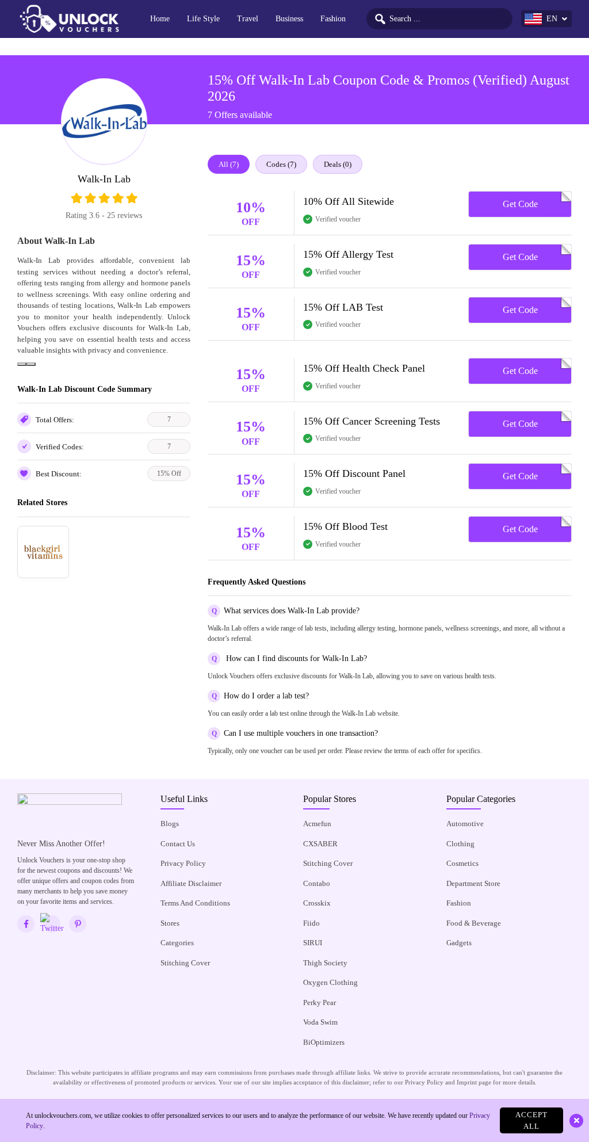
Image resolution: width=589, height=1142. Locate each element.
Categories (177, 942)
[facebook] (26, 924)
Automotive (465, 823)
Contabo (316, 883)
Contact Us (177, 843)
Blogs (169, 823)
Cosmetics (462, 863)
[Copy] (31, 364)
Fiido (311, 923)
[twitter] (51, 924)
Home (160, 18)
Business (289, 18)
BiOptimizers (324, 1042)
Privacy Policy (183, 863)
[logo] (69, 19)
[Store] (43, 552)
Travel (247, 18)
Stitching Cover (185, 962)
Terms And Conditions (195, 903)
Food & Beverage (473, 923)
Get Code (520, 204)
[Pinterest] (77, 924)
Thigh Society (325, 962)
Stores (169, 923)
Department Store (473, 883)
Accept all (531, 1120)
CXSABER (320, 843)
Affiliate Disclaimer (190, 883)
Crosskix (317, 903)
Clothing (460, 843)
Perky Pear (319, 1002)
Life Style (203, 18)
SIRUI (312, 942)
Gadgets (459, 942)
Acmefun (317, 823)
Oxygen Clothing (330, 982)
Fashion (333, 18)
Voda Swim (320, 1022)
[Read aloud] (21, 364)
